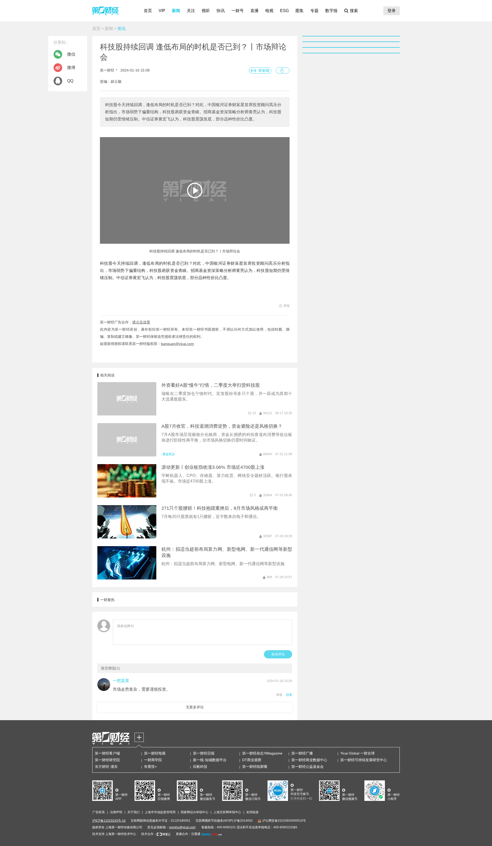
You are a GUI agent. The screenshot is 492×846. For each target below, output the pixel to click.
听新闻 (264, 70)
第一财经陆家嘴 (254, 767)
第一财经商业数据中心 (309, 760)
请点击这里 (141, 322)
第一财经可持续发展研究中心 (363, 760)
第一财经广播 (302, 753)
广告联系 (99, 812)
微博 (71, 67)
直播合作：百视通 (188, 834)
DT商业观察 (251, 760)
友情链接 (252, 812)
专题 (314, 10)
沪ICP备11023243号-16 (109, 820)
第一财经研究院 (107, 760)
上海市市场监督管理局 (160, 812)
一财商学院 (153, 760)
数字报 (331, 10)
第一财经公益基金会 (307, 767)
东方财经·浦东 (106, 767)
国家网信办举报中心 (194, 812)
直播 (254, 10)
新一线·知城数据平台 (210, 760)
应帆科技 (200, 767)
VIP (162, 10)
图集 (299, 10)
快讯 (221, 10)
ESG (284, 10)
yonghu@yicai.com (182, 827)
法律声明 (116, 812)
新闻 (176, 10)
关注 (191, 10)
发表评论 (278, 654)
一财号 (237, 10)
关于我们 (133, 812)
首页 (148, 10)
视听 (206, 10)
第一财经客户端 (107, 753)
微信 (71, 54)
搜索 (354, 10)
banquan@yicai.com (177, 344)
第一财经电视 (155, 753)
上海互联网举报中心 (227, 812)
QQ (70, 81)
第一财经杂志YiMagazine (262, 753)
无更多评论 (195, 707)
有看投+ (150, 767)
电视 (269, 10)
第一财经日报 (203, 753)
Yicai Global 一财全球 (357, 753)
